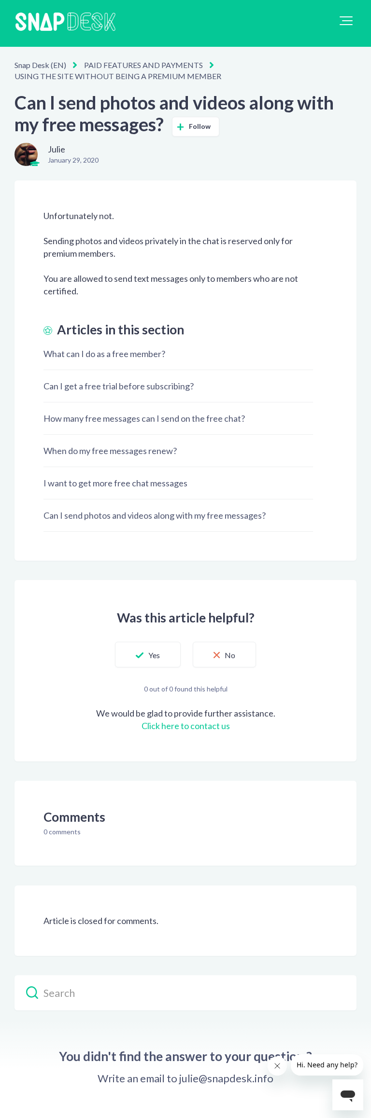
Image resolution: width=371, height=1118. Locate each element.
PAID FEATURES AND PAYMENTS (143, 64)
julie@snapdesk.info (226, 1078)
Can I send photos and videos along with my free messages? (154, 515)
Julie (56, 149)
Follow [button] (200, 126)
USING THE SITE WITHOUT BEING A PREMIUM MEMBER (117, 76)
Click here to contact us (186, 725)
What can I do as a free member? (104, 353)
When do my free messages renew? (110, 450)
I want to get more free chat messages (115, 483)
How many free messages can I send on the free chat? (144, 418)
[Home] (65, 23)
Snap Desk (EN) (40, 64)
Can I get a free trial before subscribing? (118, 386)
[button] (346, 21)
